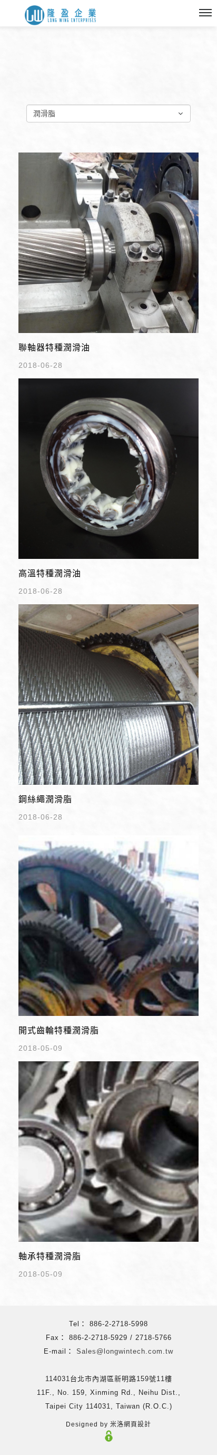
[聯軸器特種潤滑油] (108, 241)
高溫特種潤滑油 (49, 573)
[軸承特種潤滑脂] (108, 1150)
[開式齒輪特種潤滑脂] (108, 924)
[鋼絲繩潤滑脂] (108, 693)
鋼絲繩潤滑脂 (45, 799)
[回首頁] (60, 15)
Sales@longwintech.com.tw (124, 1351)
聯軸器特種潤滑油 (54, 347)
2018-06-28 (40, 365)
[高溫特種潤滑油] (108, 467)
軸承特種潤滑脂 (49, 1256)
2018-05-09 (40, 1048)
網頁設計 (137, 1424)
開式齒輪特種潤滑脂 (58, 1030)
